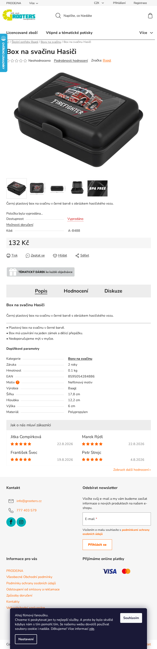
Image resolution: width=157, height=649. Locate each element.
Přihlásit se (97, 544)
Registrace (140, 3)
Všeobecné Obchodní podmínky (29, 577)
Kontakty (12, 601)
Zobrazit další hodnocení (131, 470)
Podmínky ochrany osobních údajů (31, 583)
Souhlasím (131, 618)
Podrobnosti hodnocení (71, 60)
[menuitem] (22, 33)
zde (91, 629)
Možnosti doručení (19, 225)
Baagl (107, 60)
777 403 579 (27, 510)
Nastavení (26, 639)
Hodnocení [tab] (76, 291)
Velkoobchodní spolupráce (25, 608)
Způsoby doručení (19, 595)
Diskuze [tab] (113, 291)
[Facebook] (11, 522)
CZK (97, 3)
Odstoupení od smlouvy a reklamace (33, 589)
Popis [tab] (41, 291)
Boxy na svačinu (80, 358)
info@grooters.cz (29, 501)
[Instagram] (21, 522)
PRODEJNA (13, 3)
